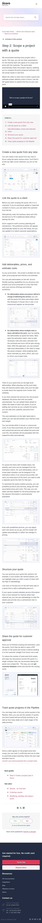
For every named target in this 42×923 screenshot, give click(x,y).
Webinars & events (8, 889)
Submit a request (29, 832)
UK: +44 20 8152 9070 (13, 910)
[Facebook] (18, 808)
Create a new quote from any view (20, 122)
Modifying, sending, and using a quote (21, 797)
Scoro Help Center (8, 31)
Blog (3, 885)
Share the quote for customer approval (22, 138)
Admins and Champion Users (25, 31)
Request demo (21, 868)
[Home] (6, 4)
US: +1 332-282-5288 (13, 912)
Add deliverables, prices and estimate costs (21, 130)
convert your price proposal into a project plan (19, 761)
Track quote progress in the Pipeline (21, 141)
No (27, 821)
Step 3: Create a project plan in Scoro (21, 776)
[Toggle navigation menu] (36, 4)
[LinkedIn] (24, 808)
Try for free (21, 862)
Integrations (6, 882)
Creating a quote (16, 792)
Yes (15, 821)
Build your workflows (11, 33)
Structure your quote (15, 135)
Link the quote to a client (17, 126)
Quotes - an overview (18, 789)
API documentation (8, 879)
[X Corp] (21, 808)
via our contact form (12, 905)
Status (4, 892)
